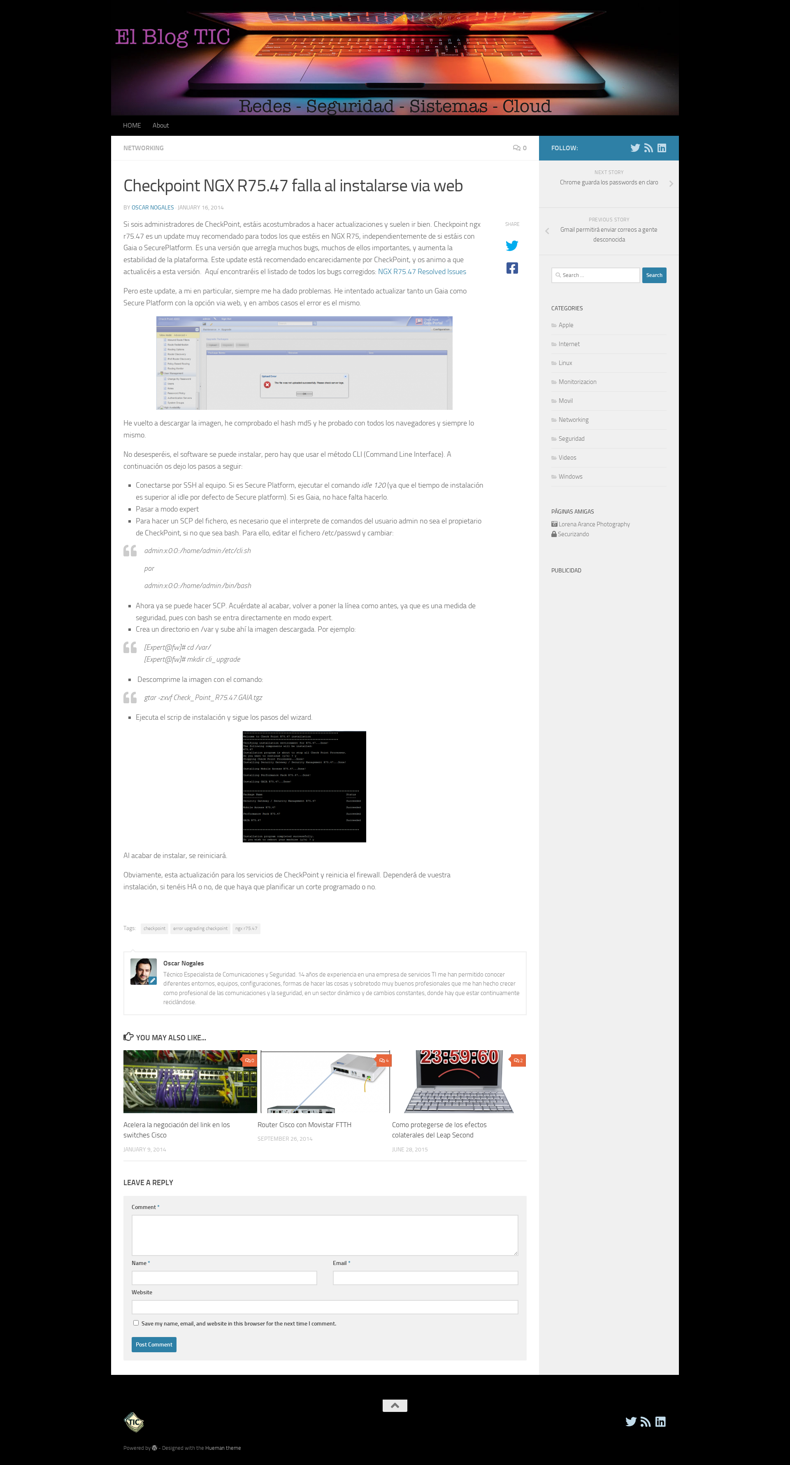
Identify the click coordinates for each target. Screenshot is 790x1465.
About (161, 125)
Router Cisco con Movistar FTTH (304, 1125)
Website (142, 1292)
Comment (146, 1207)
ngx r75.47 (246, 928)
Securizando (573, 534)
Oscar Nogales (153, 207)
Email (342, 1263)
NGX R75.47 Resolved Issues (422, 271)
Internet (569, 344)
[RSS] (648, 148)
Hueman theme (223, 1448)
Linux (565, 363)
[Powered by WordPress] (154, 1448)
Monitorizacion (578, 382)
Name (141, 1263)
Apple (566, 325)
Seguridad (572, 438)
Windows (571, 476)
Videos (567, 457)
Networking (143, 148)
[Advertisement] (620, 635)
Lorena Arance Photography (594, 524)
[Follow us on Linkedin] (662, 148)
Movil (566, 401)
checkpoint (154, 928)
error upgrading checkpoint (200, 928)
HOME (132, 125)
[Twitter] (635, 148)
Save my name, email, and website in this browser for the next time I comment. (239, 1323)
